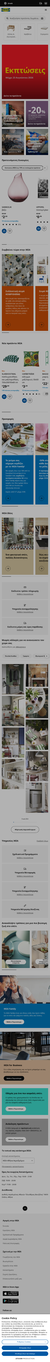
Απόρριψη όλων (25, 1348)
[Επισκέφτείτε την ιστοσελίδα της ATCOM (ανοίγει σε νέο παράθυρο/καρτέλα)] (25, 1358)
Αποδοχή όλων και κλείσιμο (25, 1354)
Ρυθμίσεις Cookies (24, 1342)
